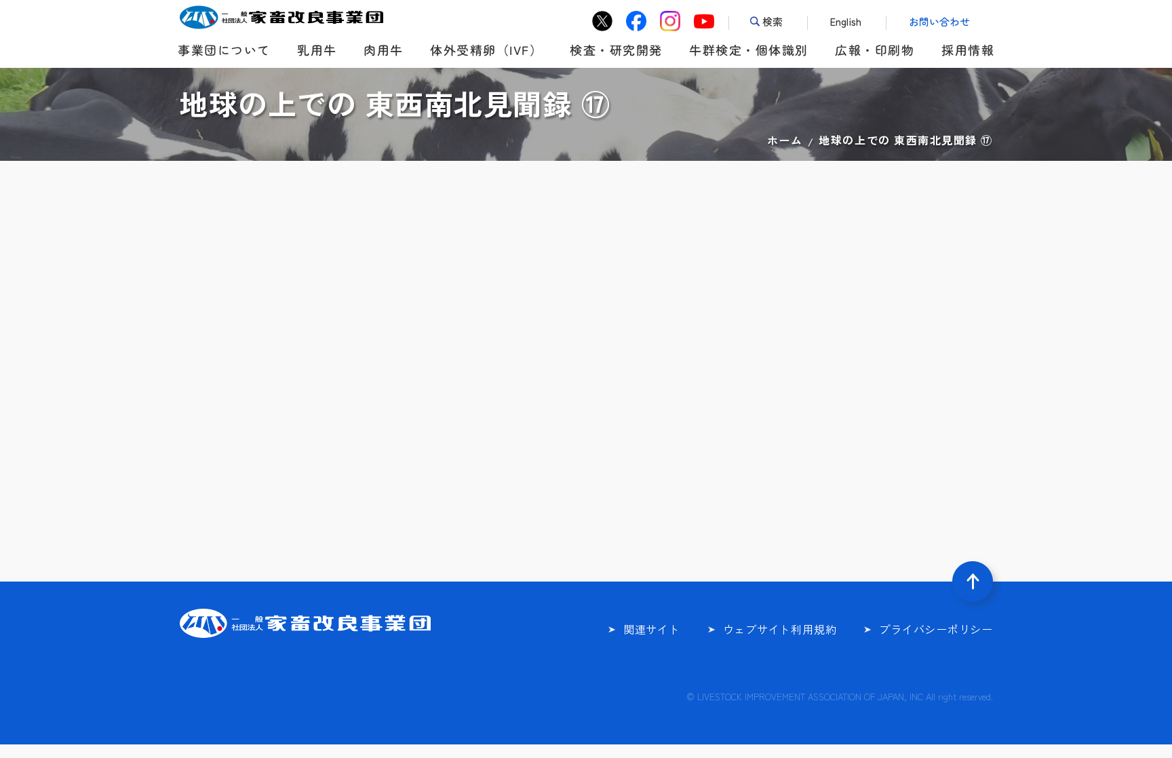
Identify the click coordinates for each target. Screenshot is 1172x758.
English (845, 21)
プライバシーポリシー (936, 629)
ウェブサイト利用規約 (780, 629)
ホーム (785, 140)
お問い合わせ (939, 21)
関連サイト (651, 629)
